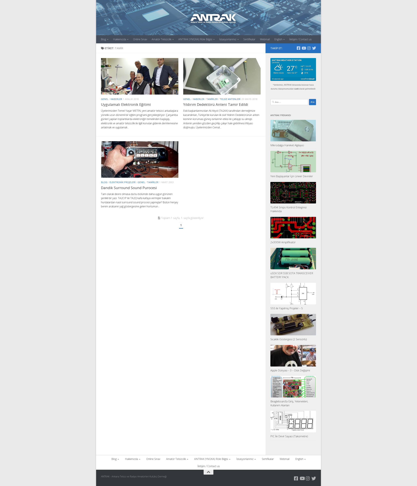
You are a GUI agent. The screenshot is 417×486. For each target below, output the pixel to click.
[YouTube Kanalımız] (304, 48)
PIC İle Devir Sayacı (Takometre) (289, 436)
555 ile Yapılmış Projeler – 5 (286, 308)
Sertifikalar (249, 39)
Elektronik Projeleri (122, 182)
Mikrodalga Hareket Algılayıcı (287, 145)
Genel (104, 99)
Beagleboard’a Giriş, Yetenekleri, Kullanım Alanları (289, 403)
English (278, 39)
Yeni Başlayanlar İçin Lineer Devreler (291, 176)
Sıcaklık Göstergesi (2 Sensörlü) (288, 339)
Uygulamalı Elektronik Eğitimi (126, 104)
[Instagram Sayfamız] (309, 48)
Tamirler (212, 99)
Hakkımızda (119, 39)
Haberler (116, 99)
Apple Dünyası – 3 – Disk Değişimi (290, 370)
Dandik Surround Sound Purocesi (129, 187)
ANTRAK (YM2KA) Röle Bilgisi (195, 39)
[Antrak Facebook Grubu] (298, 48)
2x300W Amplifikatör (283, 242)
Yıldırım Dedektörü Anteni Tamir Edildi (215, 104)
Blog (103, 39)
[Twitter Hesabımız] (314, 48)
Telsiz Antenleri (230, 99)
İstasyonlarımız (227, 39)
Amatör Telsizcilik (161, 39)
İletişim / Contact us (300, 39)
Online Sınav (140, 39)
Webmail (265, 39)
